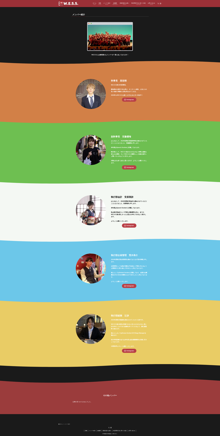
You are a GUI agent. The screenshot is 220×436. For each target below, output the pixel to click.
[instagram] (160, 3)
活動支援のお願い (107, 430)
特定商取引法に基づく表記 (120, 430)
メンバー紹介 (92, 430)
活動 (86, 430)
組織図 (99, 430)
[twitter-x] (158, 3)
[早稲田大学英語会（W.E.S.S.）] (68, 3)
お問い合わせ (131, 430)
